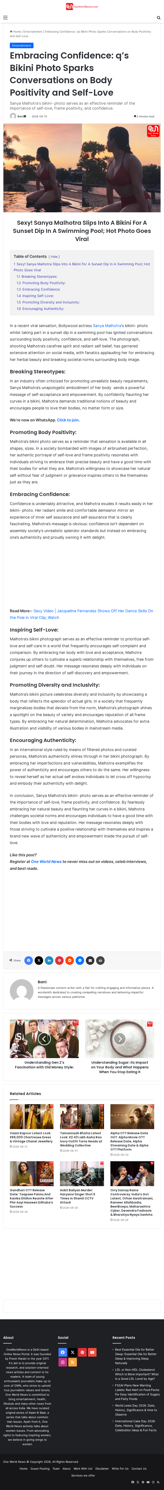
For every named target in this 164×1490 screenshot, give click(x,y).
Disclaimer (102, 1468)
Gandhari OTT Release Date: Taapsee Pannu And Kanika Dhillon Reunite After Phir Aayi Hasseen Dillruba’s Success (31, 1198)
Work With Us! (83, 1468)
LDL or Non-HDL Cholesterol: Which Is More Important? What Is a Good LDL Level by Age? (137, 1374)
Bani (20, 116)
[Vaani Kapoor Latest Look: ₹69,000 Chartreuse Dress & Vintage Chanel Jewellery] (32, 1116)
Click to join (68, 420)
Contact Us (139, 1468)
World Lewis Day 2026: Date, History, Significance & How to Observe (136, 1410)
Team (56, 1468)
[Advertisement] (82, 576)
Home (16, 31)
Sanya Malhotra (107, 325)
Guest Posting (40, 1468)
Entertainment (32, 31)
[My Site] (82, 6)
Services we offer (83, 1475)
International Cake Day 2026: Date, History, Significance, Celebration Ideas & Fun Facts (136, 1425)
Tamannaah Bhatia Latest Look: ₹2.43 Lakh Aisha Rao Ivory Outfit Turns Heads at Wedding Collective (81, 1139)
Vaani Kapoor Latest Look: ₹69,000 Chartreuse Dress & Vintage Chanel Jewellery (31, 1137)
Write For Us (120, 1468)
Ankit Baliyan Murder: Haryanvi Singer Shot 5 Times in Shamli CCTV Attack (77, 1196)
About (67, 1468)
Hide (54, 256)
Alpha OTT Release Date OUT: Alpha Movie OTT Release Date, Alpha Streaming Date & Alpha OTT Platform (129, 1141)
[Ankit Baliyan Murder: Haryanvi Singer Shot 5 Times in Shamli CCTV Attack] (82, 1173)
